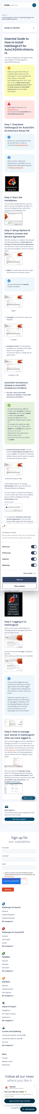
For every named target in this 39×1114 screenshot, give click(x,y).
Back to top (28, 798)
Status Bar (11, 750)
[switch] (34, 552)
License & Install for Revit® (12, 1038)
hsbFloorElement (8, 918)
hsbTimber (6, 939)
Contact (5, 1058)
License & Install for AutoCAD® (13, 1035)
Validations (6, 1010)
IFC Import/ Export (9, 1014)
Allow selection (19, 586)
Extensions (6, 1017)
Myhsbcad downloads (16, 168)
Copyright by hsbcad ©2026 (19, 1108)
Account (5, 1042)
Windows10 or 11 (13, 109)
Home (4, 15)
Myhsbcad (6, 1065)
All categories (8, 921)
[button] (34, 5)
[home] (11, 5)
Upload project (7, 989)
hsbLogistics (6, 992)
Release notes (7, 1061)
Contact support (19, 819)
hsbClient (5, 968)
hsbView (5, 964)
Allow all (19, 579)
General (5, 911)
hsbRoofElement (8, 915)
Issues (4, 943)
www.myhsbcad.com (21, 145)
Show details (28, 573)
